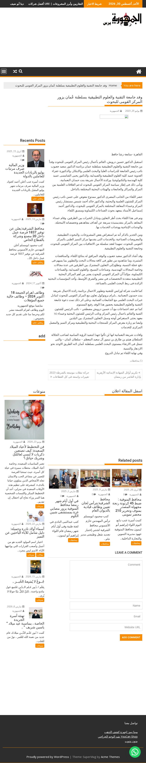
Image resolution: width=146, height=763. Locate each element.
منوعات (39, 506)
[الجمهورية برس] (139, 71)
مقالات (40, 554)
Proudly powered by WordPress (47, 757)
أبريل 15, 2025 (14, 151)
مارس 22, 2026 (34, 523)
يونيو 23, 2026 (34, 441)
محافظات (134, 360)
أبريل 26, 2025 (131, 489)
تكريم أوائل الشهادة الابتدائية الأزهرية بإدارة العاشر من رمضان (119, 374)
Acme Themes (110, 757)
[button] (135, 752)
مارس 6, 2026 (14, 606)
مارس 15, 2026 (34, 576)
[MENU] (4, 71)
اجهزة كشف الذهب (115, 732)
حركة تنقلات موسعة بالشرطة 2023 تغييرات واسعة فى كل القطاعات (69, 374)
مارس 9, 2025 (100, 489)
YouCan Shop (129, 736)
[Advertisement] (51, 38)
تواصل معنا (131, 723)
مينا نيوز (132, 732)
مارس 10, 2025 (34, 219)
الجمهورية (114, 110)
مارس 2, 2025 (68, 491)
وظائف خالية (38, 198)
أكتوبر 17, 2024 (34, 283)
